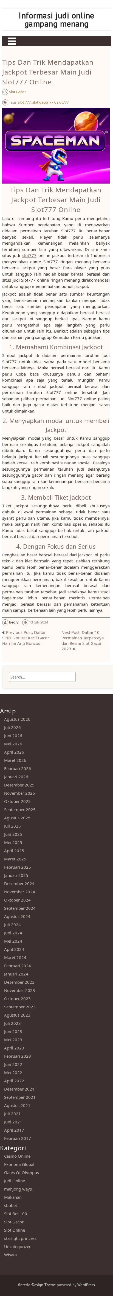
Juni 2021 (13, 1122)
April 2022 (14, 1080)
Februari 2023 (17, 1056)
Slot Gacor (17, 91)
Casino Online (17, 1156)
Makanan (13, 1197)
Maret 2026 (15, 760)
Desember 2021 (19, 1089)
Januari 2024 (16, 974)
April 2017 (14, 1130)
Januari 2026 (16, 776)
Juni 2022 (13, 1064)
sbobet (10, 1205)
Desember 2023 (19, 982)
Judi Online (14, 1180)
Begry (14, 622)
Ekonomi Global (19, 1164)
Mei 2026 (13, 743)
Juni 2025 (13, 834)
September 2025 (20, 809)
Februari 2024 (17, 965)
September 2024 (20, 908)
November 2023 (19, 990)
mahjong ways (18, 1189)
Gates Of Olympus (21, 1172)
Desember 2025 (19, 785)
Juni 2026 (13, 735)
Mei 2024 (13, 941)
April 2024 (14, 949)
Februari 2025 (17, 867)
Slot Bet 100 (15, 1213)
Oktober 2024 (17, 900)
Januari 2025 (16, 875)
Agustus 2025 (17, 817)
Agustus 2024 (17, 916)
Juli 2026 (12, 727)
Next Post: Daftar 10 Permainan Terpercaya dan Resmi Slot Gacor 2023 (82, 640)
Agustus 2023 (17, 1015)
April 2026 (14, 752)
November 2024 (19, 891)
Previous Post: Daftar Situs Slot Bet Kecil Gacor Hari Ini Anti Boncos (25, 638)
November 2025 (19, 793)
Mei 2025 (13, 842)
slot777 (63, 102)
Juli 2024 (12, 924)
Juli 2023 (12, 1023)
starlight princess (20, 1238)
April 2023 (14, 1048)
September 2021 (20, 1097)
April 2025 (14, 850)
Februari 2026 (17, 768)
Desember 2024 (19, 883)
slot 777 (24, 102)
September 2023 (20, 1006)
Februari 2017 (17, 1138)
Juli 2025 (12, 826)
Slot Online (14, 1230)
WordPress (86, 1284)
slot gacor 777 (43, 102)
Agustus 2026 (17, 719)
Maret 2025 (15, 859)
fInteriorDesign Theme (37, 1284)
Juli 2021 (12, 1113)
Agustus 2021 (17, 1105)
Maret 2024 (15, 957)
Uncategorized (18, 1246)
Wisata (10, 1254)
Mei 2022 (13, 1072)
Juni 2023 (13, 1031)
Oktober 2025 (17, 801)
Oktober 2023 (17, 998)
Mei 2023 (13, 1039)
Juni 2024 (13, 932)
